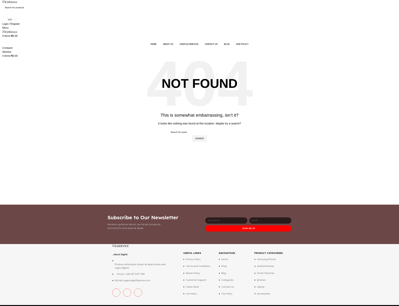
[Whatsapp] (138, 293)
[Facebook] (116, 293)
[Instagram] (127, 293)
